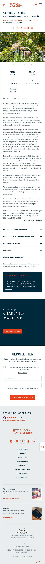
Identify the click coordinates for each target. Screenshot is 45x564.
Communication (22, 461)
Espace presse (22, 457)
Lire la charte (22, 373)
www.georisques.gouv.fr (30, 266)
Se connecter (8, 518)
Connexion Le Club (22, 477)
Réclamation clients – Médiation (19, 550)
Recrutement (22, 465)
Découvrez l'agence (12, 331)
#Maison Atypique (21, 20)
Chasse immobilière (22, 469)
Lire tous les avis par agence (14, 420)
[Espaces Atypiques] (12, 7)
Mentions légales (22, 552)
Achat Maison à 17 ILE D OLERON (17, 284)
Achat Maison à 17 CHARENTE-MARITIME (20, 281)
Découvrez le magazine (11, 498)
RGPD (36, 550)
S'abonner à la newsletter (22, 397)
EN (24, 544)
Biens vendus (22, 473)
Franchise (22, 453)
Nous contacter (23, 449)
